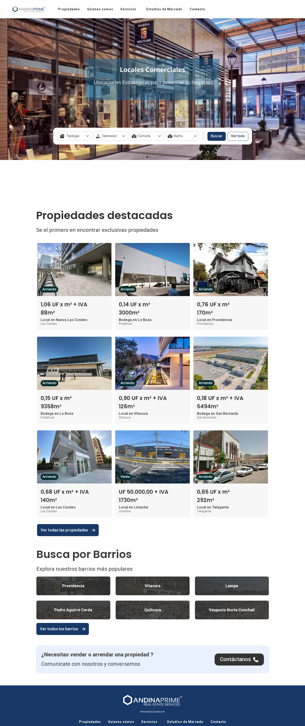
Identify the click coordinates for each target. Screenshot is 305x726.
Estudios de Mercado (164, 9)
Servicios (128, 9)
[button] (143, 157)
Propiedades (69, 9)
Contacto (197, 9)
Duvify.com (159, 711)
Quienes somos (100, 9)
